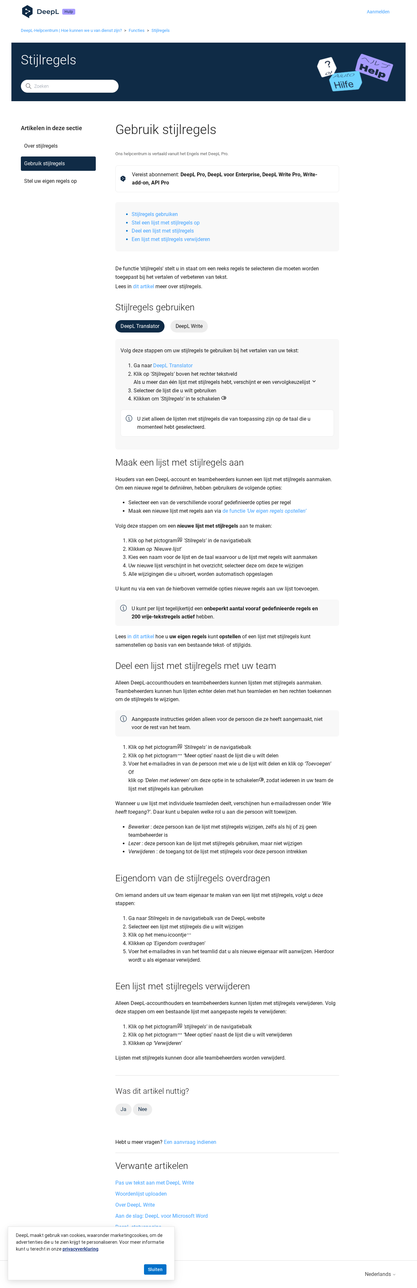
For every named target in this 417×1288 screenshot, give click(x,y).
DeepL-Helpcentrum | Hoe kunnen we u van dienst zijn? (71, 30)
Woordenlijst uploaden (141, 1194)
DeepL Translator (140, 326)
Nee (142, 1109)
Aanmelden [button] (378, 11)
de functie (264, 511)
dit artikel (143, 286)
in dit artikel (140, 636)
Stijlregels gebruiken (155, 214)
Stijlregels (160, 30)
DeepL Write (189, 326)
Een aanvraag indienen (190, 1142)
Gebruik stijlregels (44, 163)
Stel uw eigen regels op (50, 181)
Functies (137, 30)
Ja (123, 1109)
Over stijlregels (41, 146)
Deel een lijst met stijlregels (163, 231)
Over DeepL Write (135, 1205)
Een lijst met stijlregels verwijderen (171, 239)
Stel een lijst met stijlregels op (166, 223)
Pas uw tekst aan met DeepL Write (154, 1183)
